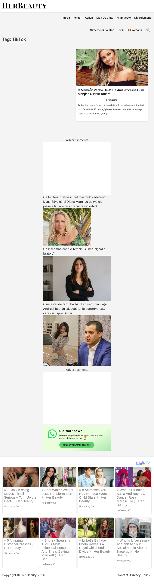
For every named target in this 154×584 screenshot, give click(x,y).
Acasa (89, 17)
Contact (122, 575)
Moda (66, 17)
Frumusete (124, 17)
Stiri (121, 30)
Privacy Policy (140, 575)
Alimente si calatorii (102, 30)
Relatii (77, 17)
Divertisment (142, 17)
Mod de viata (104, 17)
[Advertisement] (77, 168)
